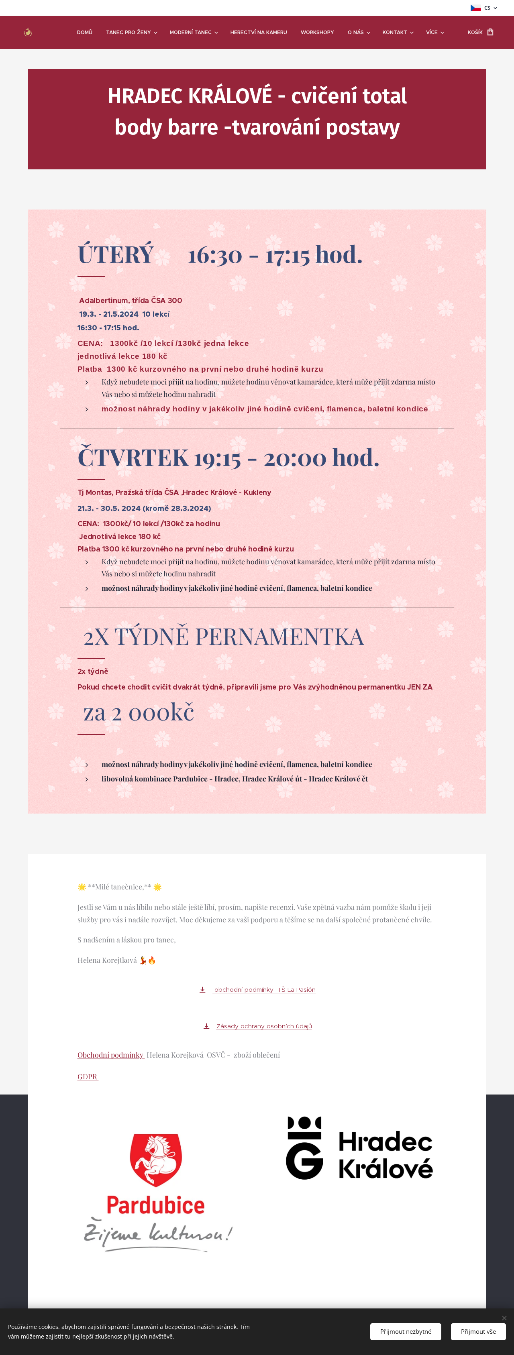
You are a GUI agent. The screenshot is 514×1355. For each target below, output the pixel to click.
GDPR (88, 1076)
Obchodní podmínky (111, 1055)
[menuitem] (84, 32)
